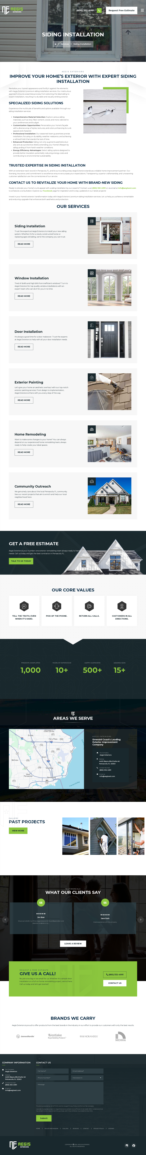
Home (38, 1128)
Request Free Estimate (122, 10)
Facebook (47, 191)
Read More (24, 244)
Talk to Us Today (21, 561)
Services (65, 44)
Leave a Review (73, 944)
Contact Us (115, 983)
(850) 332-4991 (85, 10)
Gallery (65, 1128)
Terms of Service (85, 1106)
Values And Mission (51, 1128)
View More (18, 831)
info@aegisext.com (127, 188)
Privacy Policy (72, 1106)
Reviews (76, 1128)
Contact (86, 1128)
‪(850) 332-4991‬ (99, 188)
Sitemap (111, 1128)
